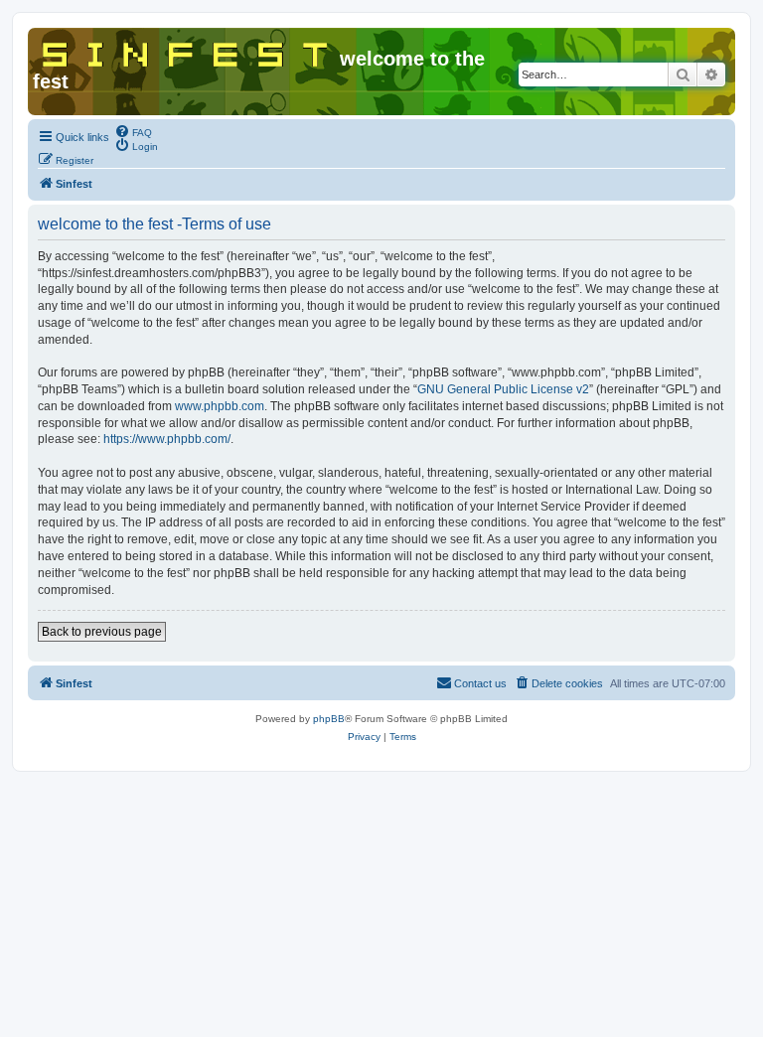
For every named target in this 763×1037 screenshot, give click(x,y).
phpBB (329, 718)
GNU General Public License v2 (503, 389)
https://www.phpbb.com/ (166, 439)
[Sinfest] (186, 51)
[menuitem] (133, 131)
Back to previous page (102, 632)
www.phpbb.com (219, 406)
